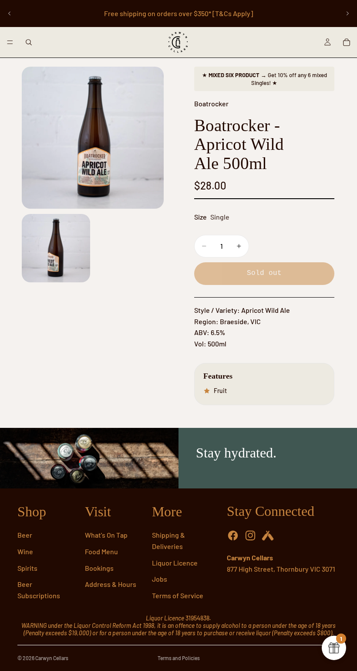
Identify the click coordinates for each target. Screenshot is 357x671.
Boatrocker (211, 103)
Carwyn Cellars (51, 658)
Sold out (264, 273)
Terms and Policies (179, 658)
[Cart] (346, 42)
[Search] (28, 42)
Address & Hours (110, 584)
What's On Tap (106, 535)
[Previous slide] (9, 13)
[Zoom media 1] (93, 138)
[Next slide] (347, 13)
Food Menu (101, 551)
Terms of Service (177, 595)
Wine (25, 551)
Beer (24, 535)
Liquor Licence (175, 563)
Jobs (159, 579)
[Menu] (10, 42)
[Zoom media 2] (56, 248)
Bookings (99, 568)
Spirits (27, 568)
